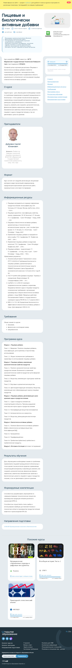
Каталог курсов (7, 643)
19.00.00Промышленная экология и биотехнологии (20, 526)
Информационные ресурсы (56, 87)
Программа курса (53, 92)
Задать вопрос (28, 647)
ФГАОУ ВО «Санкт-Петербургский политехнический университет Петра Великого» (61, 34)
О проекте (27, 643)
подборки (28, 3)
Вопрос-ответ (28, 645)
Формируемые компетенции (57, 97)
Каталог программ (8, 645)
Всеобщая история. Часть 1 (50, 561)
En (70, 632)
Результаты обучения (54, 94)
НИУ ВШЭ (16, 609)
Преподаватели (52, 82)
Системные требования (31, 649)
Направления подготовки (56, 99)
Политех (16, 571)
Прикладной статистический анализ (21, 601)
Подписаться (22, 656)
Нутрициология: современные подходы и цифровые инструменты (20, 563)
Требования (51, 89)
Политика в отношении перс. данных (53, 649)
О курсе (50, 79)
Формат (50, 84)
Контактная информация (49, 645)
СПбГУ (44, 570)
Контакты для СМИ (47, 643)
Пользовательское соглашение (51, 647)
